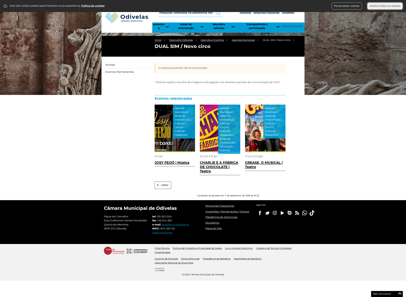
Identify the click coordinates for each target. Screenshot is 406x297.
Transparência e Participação (257, 26)
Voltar (165, 185)
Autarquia (158, 26)
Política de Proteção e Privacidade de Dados (197, 248)
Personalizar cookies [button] (347, 6)
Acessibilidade (162, 252)
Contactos (245, 13)
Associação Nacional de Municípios (174, 263)
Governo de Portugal (166, 259)
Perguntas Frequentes (266, 13)
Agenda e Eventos (212, 40)
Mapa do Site (213, 228)
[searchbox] (190, 13)
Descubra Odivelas (219, 26)
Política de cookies (93, 6)
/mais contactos (162, 232)
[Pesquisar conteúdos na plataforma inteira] (219, 12)
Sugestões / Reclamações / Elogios (227, 211)
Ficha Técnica (162, 248)
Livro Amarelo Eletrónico (239, 248)
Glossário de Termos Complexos (273, 248)
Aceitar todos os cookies (385, 6)
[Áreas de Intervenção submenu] (203, 26)
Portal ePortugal (190, 259)
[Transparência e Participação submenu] (279, 26)
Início (158, 40)
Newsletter (288, 13)
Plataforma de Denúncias (221, 217)
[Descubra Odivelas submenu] (234, 26)
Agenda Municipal (243, 40)
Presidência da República (217, 259)
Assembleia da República (247, 259)
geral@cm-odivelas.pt (175, 224)
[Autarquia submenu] (168, 26)
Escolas (110, 65)
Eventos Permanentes (119, 72)
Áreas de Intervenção (186, 26)
